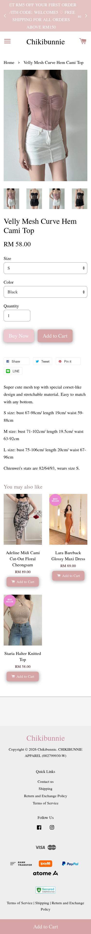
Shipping (45, 788)
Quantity (11, 306)
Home (9, 62)
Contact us (46, 781)
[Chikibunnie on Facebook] (39, 829)
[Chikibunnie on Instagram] (52, 829)
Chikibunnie (45, 41)
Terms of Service (45, 803)
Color (9, 282)
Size (7, 258)
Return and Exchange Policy (45, 795)
